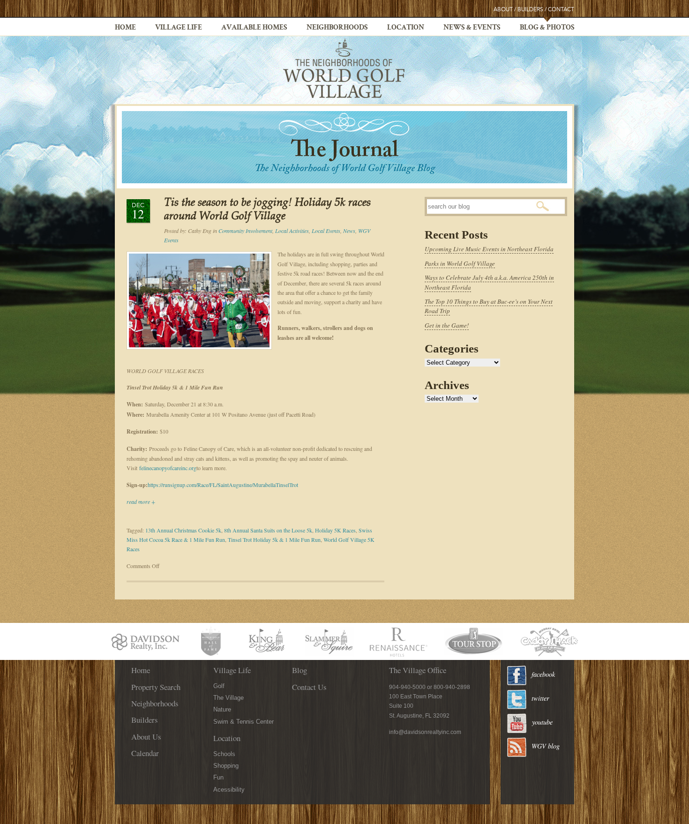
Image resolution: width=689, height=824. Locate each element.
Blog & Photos (547, 28)
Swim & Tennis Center (243, 721)
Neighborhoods (337, 28)
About (503, 9)
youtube (542, 722)
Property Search (155, 687)
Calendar (145, 753)
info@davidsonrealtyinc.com (425, 732)
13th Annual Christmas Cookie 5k (183, 530)
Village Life (178, 28)
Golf (219, 685)
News (349, 230)
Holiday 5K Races (335, 530)
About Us (146, 736)
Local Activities (292, 230)
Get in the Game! (447, 325)
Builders (530, 9)
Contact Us (309, 687)
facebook (543, 674)
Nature (222, 709)
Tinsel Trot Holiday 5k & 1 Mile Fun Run (274, 539)
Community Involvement (245, 230)
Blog (299, 670)
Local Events (326, 230)
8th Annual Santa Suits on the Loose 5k (268, 530)
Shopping (226, 765)
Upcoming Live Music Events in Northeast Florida (489, 249)
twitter (540, 698)
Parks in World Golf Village (460, 263)
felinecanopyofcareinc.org (167, 468)
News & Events (472, 28)
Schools (224, 753)
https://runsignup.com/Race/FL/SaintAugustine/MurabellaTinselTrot (223, 484)
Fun (218, 777)
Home (125, 28)
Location (405, 28)
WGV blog (546, 746)
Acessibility (229, 789)
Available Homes (254, 28)
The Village (228, 697)
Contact (561, 9)
